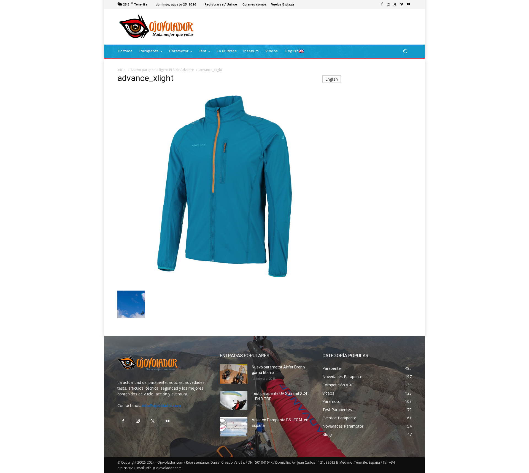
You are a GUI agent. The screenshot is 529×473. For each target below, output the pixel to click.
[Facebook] (382, 4)
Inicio (121, 69)
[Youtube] (408, 4)
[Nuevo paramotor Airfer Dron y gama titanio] (233, 374)
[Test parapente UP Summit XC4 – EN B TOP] (233, 400)
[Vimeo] (401, 4)
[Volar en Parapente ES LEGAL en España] (233, 426)
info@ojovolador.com (161, 405)
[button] (405, 51)
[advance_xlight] (213, 285)
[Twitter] (395, 4)
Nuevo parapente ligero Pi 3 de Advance (162, 69)
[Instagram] (388, 4)
